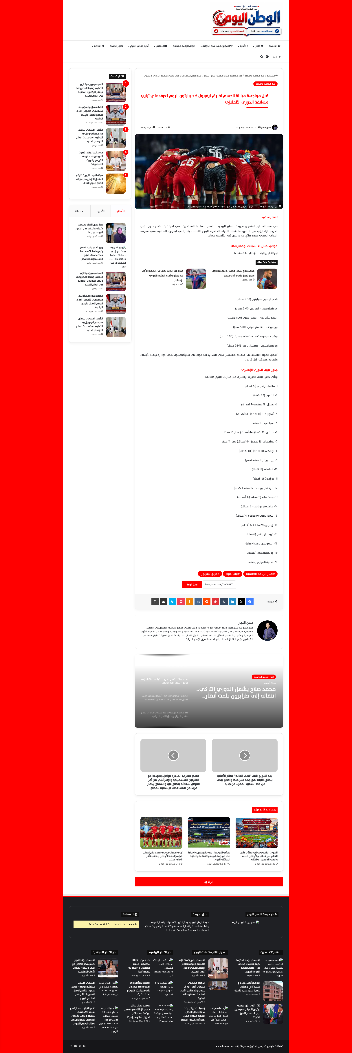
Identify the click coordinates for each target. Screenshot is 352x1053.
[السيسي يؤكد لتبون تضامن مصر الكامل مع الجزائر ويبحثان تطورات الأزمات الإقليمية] (108, 968)
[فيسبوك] (250, 601)
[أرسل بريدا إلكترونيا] (259, 127)
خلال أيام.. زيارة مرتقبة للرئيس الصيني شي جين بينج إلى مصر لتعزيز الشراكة (247, 1011)
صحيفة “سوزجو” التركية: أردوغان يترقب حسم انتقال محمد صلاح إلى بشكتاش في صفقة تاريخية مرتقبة (236, 692)
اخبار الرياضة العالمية (254, 76)
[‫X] (241, 601)
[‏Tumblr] (224, 601)
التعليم (160, 46)
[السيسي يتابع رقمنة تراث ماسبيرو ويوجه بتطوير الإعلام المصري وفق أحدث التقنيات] (218, 968)
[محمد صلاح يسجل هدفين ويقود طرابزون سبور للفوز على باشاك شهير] (267, 279)
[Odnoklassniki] (189, 601)
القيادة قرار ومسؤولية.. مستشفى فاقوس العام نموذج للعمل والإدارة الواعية (89, 113)
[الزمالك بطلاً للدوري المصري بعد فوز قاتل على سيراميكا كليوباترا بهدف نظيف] (163, 991)
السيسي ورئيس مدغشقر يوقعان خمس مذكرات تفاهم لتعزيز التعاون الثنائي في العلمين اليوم (83, 990)
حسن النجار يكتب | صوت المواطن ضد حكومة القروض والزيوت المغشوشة (91, 158)
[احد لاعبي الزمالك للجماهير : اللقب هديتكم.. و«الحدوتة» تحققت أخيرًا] (163, 968)
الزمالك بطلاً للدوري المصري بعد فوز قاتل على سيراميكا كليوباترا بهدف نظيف (138, 988)
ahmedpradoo (223, 1046)
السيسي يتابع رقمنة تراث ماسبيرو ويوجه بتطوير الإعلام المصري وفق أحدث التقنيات (192, 966)
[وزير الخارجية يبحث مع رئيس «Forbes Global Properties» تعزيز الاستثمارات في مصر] (116, 257)
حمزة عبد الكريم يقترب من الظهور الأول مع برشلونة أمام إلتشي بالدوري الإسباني (162, 275)
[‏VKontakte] (198, 601)
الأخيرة (101, 211)
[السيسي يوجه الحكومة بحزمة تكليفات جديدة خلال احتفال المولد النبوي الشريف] (273, 968)
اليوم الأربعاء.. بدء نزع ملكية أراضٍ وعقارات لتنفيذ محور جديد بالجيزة (247, 987)
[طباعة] (155, 601)
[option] (209, 691)
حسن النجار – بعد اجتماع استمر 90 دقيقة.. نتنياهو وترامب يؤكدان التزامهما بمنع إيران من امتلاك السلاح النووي (82, 1016)
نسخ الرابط (192, 584)
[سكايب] (172, 601)
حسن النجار (266, 127)
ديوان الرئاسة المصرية (184, 46)
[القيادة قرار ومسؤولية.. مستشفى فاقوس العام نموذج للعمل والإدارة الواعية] (116, 115)
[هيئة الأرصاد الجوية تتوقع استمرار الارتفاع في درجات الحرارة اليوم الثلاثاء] (116, 184)
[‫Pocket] (181, 601)
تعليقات (79, 211)
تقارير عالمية (116, 46)
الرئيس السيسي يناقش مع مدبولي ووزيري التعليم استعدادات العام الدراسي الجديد (89, 135)
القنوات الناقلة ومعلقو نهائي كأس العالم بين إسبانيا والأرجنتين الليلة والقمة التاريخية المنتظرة (259, 856)
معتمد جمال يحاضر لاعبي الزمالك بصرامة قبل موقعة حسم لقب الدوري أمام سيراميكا (137, 1011)
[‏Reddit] (206, 601)
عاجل (258, 46)
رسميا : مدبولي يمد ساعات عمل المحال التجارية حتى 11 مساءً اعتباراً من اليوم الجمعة (193, 1014)
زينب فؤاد (232, 573)
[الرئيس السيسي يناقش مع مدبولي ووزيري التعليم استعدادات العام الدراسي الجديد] (116, 138)
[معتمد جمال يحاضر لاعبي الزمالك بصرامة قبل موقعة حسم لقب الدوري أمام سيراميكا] (163, 1014)
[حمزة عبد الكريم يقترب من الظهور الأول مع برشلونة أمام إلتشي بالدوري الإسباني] (196, 279)
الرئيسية (273, 46)
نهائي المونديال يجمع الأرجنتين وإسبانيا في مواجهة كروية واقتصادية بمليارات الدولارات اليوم (209, 856)
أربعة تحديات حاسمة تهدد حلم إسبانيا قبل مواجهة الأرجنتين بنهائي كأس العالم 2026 (162, 856)
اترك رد (209, 881)
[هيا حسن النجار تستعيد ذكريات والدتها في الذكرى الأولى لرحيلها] (116, 233)
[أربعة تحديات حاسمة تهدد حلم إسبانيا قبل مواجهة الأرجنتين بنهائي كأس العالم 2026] (161, 833)
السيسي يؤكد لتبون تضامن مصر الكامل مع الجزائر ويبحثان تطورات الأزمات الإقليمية (83, 966)
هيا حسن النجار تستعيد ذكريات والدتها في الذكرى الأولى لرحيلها (89, 228)
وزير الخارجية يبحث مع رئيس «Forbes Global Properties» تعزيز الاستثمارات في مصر (91, 253)
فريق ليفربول (209, 573)
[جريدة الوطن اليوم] (246, 20)
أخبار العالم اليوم (139, 46)
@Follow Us (130, 914)
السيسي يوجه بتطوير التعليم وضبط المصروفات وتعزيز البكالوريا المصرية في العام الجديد (89, 90)
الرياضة (98, 46)
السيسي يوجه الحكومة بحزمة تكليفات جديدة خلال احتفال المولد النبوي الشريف (248, 966)
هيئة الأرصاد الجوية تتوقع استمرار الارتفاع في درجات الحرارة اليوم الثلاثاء (89, 179)
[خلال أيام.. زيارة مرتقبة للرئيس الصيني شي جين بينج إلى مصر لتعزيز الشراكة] (273, 1014)
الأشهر (121, 211)
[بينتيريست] (215, 601)
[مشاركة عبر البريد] (163, 601)
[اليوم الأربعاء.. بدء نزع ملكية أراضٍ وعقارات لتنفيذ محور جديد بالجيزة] (273, 991)
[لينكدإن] (232, 601)
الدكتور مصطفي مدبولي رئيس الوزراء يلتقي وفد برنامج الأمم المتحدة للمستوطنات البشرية (192, 990)
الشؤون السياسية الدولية (216, 46)
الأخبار (243, 46)
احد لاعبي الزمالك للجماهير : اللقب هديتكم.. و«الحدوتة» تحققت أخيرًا (139, 966)
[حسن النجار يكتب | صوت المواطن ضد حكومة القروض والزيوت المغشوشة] (116, 161)
